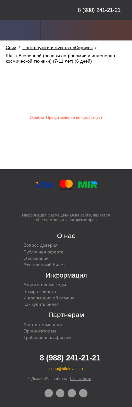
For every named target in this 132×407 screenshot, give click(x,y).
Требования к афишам (47, 337)
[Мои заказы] (53, 30)
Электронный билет (44, 264)
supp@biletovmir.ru (66, 369)
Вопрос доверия (40, 245)
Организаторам (39, 330)
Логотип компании (42, 324)
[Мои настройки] (27, 30)
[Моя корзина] (104, 30)
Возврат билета (39, 291)
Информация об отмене (49, 297)
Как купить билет (41, 304)
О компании (36, 258)
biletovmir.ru (80, 378)
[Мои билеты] (79, 30)
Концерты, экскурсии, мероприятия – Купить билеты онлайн (33, 10)
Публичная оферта (43, 251)
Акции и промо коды (44, 284)
